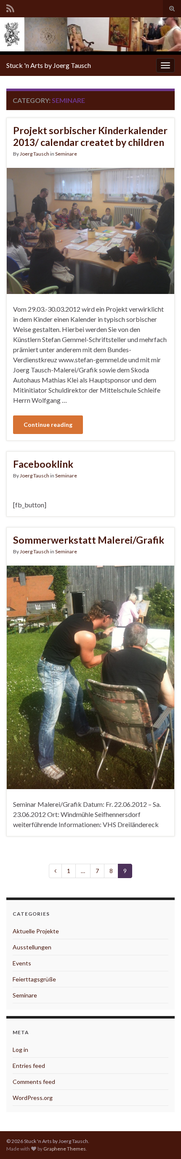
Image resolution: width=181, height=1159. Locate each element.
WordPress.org (33, 1097)
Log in (20, 1049)
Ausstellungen (32, 947)
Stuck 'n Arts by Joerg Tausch (48, 65)
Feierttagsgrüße (34, 979)
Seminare (66, 154)
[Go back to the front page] (90, 36)
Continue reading (48, 424)
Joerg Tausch (34, 154)
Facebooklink (43, 464)
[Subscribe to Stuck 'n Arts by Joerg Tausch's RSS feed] (10, 7)
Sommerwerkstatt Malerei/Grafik (88, 540)
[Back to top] (162, 1140)
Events (22, 963)
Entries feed (29, 1065)
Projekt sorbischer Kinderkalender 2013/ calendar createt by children (90, 136)
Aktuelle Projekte (36, 931)
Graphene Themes (64, 1149)
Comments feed (34, 1081)
